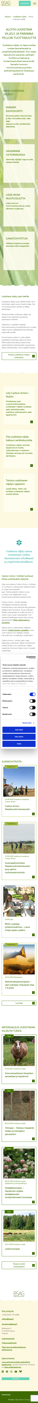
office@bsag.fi (8, 1319)
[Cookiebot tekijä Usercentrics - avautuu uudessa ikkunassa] (27, 657)
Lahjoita (24, 3)
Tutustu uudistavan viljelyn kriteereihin (19, 356)
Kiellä (19, 744)
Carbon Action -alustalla (18, 630)
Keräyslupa (6, 1394)
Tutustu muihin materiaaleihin (19, 1265)
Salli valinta (19, 737)
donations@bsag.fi (9, 1324)
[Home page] (19, 1294)
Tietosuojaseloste (9, 1343)
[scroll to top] (32, 1395)
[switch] (33, 701)
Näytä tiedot (26, 723)
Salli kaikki (19, 730)
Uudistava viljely (19, 17)
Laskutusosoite (8, 1338)
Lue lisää (19, 1003)
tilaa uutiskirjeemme (12, 1367)
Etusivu (8, 17)
